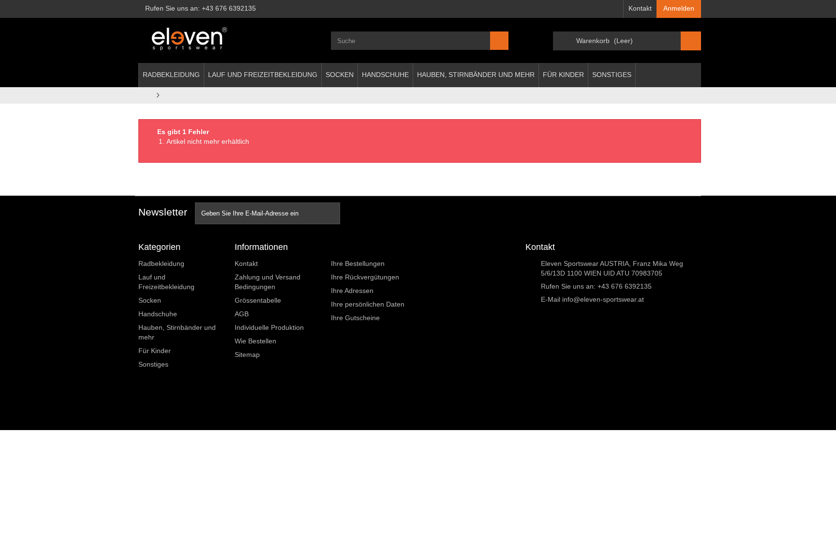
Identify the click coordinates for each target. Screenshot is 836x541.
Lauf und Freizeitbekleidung (262, 74)
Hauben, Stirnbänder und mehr (476, 74)
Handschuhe (385, 74)
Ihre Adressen (352, 290)
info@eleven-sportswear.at (603, 299)
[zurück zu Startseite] (144, 95)
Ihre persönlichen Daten (367, 304)
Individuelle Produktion (269, 327)
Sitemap (247, 354)
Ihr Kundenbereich (366, 247)
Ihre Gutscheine (355, 318)
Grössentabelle (258, 300)
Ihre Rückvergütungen (365, 277)
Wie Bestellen (255, 341)
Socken (340, 74)
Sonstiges (611, 74)
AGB (242, 314)
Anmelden (678, 8)
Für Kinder (563, 74)
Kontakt (640, 8)
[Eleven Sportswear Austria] (227, 40)
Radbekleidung (171, 74)
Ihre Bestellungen (358, 263)
